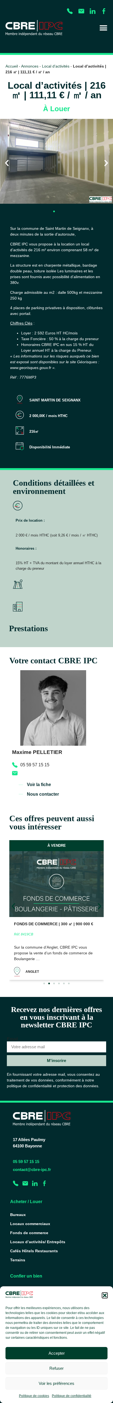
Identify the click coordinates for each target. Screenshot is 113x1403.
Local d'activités (55, 66)
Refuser (56, 1368)
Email (12, 1039)
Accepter (57, 1353)
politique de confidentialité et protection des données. (53, 1086)
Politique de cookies (34, 1396)
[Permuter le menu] (103, 28)
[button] (105, 1295)
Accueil (11, 66)
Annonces (29, 66)
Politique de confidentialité (71, 1396)
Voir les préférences (56, 1383)
